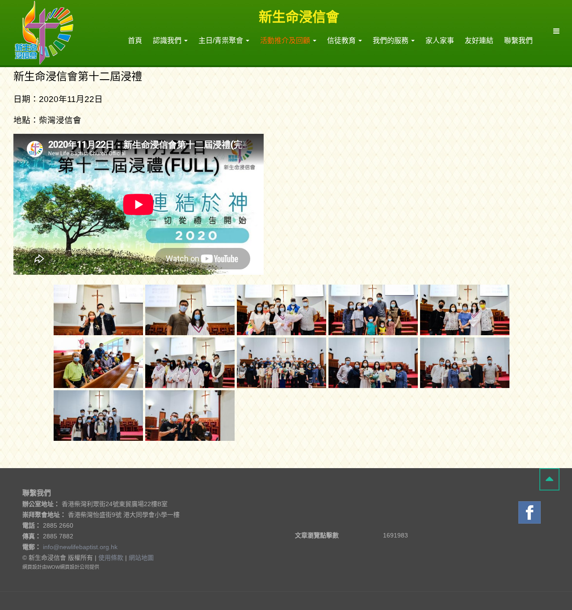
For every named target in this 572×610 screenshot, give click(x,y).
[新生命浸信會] (44, 32)
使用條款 (110, 557)
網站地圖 (141, 557)
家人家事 (439, 40)
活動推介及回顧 (286, 40)
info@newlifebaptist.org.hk (80, 546)
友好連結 (479, 40)
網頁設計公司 (74, 567)
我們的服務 (391, 40)
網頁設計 (32, 567)
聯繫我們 (518, 40)
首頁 (135, 40)
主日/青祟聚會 (221, 40)
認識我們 (168, 40)
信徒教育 (342, 40)
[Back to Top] (549, 479)
